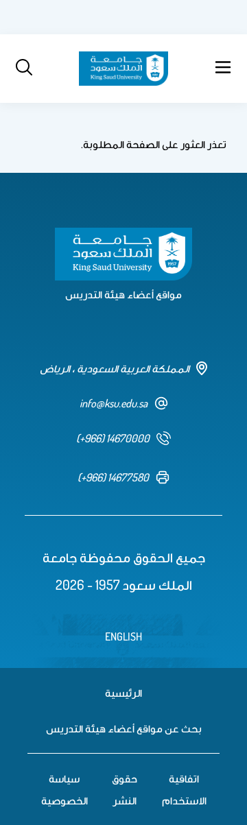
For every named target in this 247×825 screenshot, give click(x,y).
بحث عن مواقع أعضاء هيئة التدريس (124, 728)
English (123, 636)
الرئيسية (123, 693)
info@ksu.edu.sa (114, 403)
